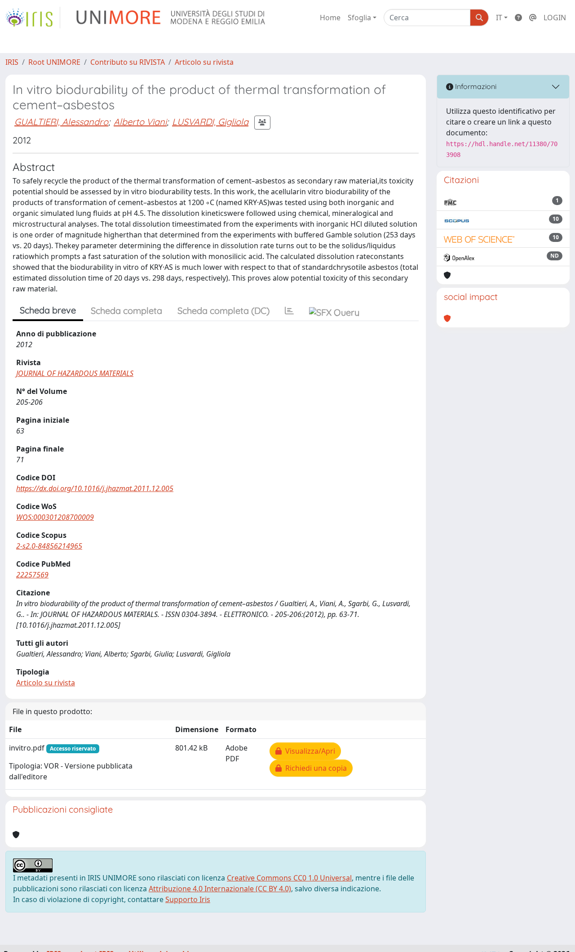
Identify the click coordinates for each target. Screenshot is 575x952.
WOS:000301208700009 (55, 517)
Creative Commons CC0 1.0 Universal (289, 878)
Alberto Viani (140, 121)
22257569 (32, 575)
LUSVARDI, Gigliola (210, 121)
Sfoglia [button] (359, 17)
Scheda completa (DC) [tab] (223, 310)
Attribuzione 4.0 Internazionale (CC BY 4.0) (220, 889)
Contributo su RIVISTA (127, 62)
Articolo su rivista (204, 62)
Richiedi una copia (314, 768)
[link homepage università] (171, 17)
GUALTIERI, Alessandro (61, 121)
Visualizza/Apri (308, 751)
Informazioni (474, 86)
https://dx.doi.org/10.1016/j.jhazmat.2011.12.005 (94, 488)
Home (330, 17)
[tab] (289, 310)
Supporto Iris (187, 899)
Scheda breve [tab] (48, 310)
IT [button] (499, 17)
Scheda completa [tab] (126, 310)
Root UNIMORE (54, 62)
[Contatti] (533, 18)
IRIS (11, 62)
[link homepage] (32, 17)
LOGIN (555, 17)
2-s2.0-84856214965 (49, 546)
